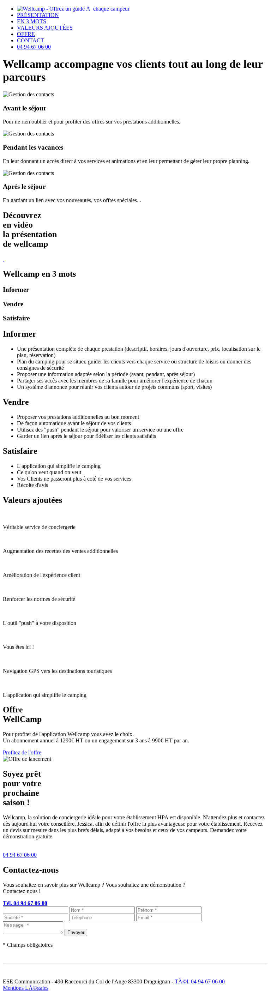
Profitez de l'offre (22, 752)
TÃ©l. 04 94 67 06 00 (200, 981)
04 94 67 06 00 (20, 855)
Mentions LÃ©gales (25, 988)
